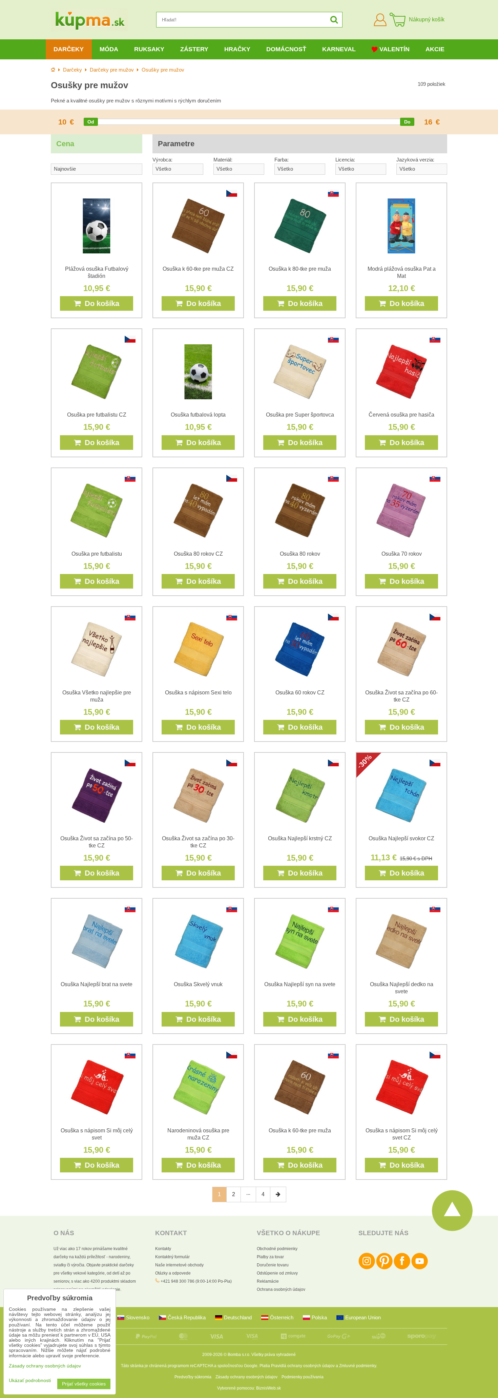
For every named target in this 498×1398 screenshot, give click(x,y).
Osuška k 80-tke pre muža (300, 269)
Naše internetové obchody (179, 1265)
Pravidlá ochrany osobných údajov (303, 1365)
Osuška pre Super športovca (300, 415)
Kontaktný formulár (172, 1257)
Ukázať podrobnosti (30, 1380)
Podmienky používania (303, 1377)
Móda (109, 49)
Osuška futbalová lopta (198, 415)
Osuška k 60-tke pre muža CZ (198, 269)
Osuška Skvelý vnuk (198, 984)
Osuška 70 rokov (401, 554)
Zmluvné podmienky (357, 1365)
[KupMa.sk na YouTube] (419, 1268)
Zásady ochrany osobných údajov (246, 1377)
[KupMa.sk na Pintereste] (384, 1268)
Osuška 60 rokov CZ (300, 692)
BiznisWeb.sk (268, 1388)
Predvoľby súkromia (192, 1377)
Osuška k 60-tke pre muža (300, 1130)
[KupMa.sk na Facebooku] (402, 1268)
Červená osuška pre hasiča (401, 415)
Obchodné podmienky (277, 1248)
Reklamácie (268, 1281)
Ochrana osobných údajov (281, 1289)
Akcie (435, 49)
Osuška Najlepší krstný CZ (300, 838)
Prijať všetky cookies (84, 1383)
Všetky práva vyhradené (273, 1354)
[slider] (91, 122)
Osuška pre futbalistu (96, 554)
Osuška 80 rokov (300, 554)
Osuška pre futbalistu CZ (96, 415)
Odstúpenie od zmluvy (277, 1273)
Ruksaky (149, 49)
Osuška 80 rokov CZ (198, 554)
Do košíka (100, 303)
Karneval (339, 49)
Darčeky (69, 49)
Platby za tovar (270, 1257)
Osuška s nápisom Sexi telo (198, 692)
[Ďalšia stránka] (278, 1194)
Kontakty (163, 1248)
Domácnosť (286, 49)
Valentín (394, 49)
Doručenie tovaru (273, 1265)
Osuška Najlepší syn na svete (299, 984)
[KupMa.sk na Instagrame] (366, 1268)
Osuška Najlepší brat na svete (96, 984)
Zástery (194, 49)
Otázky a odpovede (173, 1273)
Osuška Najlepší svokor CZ (401, 838)
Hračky (237, 49)
